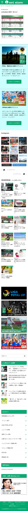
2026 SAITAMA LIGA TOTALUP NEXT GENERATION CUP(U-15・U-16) (17, 377)
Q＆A (4, 452)
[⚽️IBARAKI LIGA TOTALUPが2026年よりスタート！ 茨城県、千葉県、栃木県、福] (14, 158)
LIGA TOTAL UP (7, 425)
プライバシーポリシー (20, 504)
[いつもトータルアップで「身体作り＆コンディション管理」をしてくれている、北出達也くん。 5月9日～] (5, 158)
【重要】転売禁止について (14, 505)
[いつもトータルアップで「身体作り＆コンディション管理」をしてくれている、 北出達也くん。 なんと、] (5, 150)
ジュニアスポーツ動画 (9, 443)
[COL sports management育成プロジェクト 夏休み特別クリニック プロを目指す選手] (5, 141)
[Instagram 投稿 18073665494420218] (23, 158)
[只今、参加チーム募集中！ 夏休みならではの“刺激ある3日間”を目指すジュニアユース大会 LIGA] (14, 150)
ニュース (6, 429)
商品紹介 (5, 457)
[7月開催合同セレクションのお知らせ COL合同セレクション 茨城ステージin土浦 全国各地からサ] (23, 150)
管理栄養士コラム (8, 416)
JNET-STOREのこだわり (20, 502)
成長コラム (6, 434)
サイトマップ (6, 504)
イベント (5, 420)
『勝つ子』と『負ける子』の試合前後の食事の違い (17, 400)
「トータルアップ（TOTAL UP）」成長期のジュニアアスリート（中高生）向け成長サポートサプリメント (18, 369)
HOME (4, 502)
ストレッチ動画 (7, 448)
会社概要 (12, 504)
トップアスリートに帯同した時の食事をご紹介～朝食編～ (17, 384)
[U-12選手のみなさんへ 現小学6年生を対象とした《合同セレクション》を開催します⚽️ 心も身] (23, 141)
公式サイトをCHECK (14, 81)
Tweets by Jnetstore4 (7, 469)
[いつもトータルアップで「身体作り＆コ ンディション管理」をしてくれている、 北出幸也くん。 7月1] (14, 141)
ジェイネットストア (13, 508)
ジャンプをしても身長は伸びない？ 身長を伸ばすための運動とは (17, 393)
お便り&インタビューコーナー (11, 438)
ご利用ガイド (10, 502)
